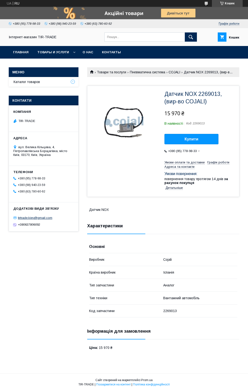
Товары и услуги (53, 52)
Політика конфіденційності (151, 384)
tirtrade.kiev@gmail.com (35, 218)
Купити (191, 139)
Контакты (111, 52)
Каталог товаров (27, 82)
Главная (21, 52)
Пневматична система (147, 72)
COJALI (174, 72)
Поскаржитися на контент (113, 384)
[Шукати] (191, 37)
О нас (88, 52)
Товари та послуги (111, 72)
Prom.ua (147, 380)
